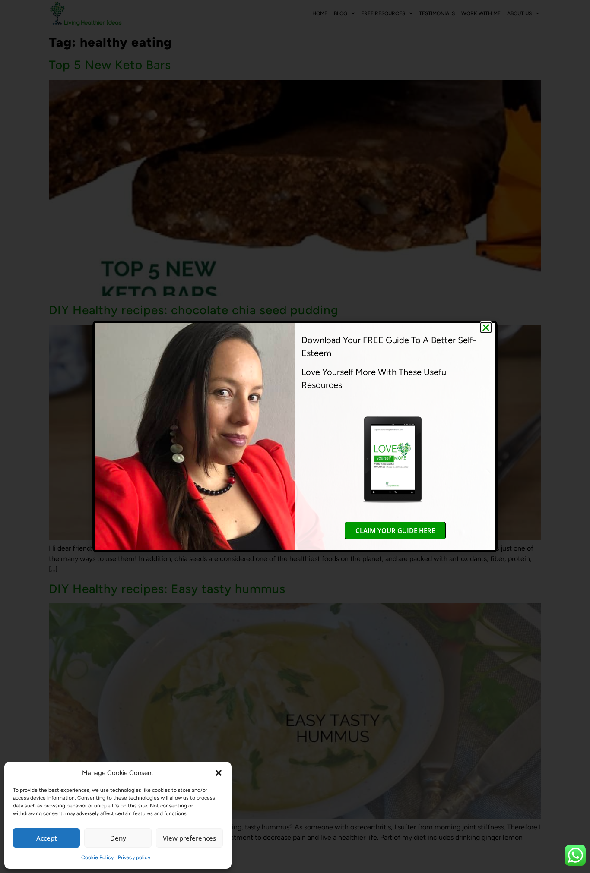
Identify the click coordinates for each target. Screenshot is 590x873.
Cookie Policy (97, 857)
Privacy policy (134, 857)
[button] (218, 773)
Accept (46, 838)
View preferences (189, 838)
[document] (295, 436)
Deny (118, 838)
